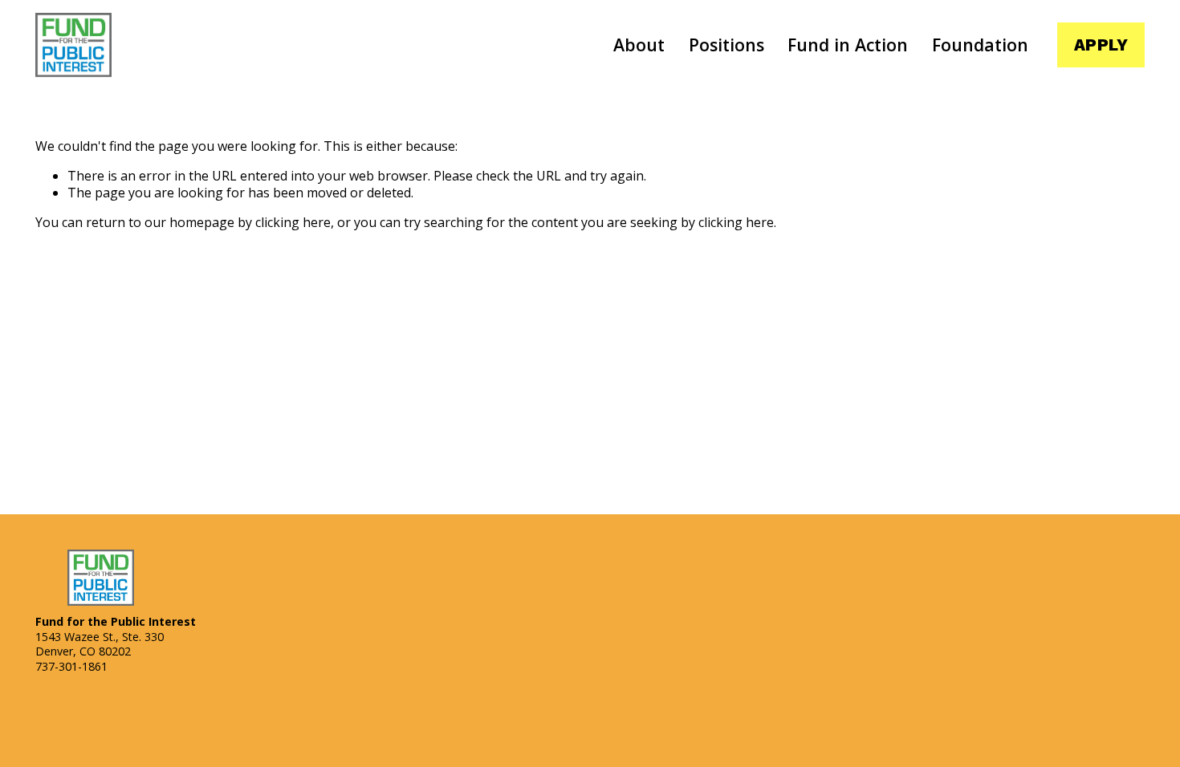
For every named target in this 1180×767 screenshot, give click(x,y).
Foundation (980, 44)
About (639, 44)
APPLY (1101, 45)
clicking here (293, 222)
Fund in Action (847, 44)
